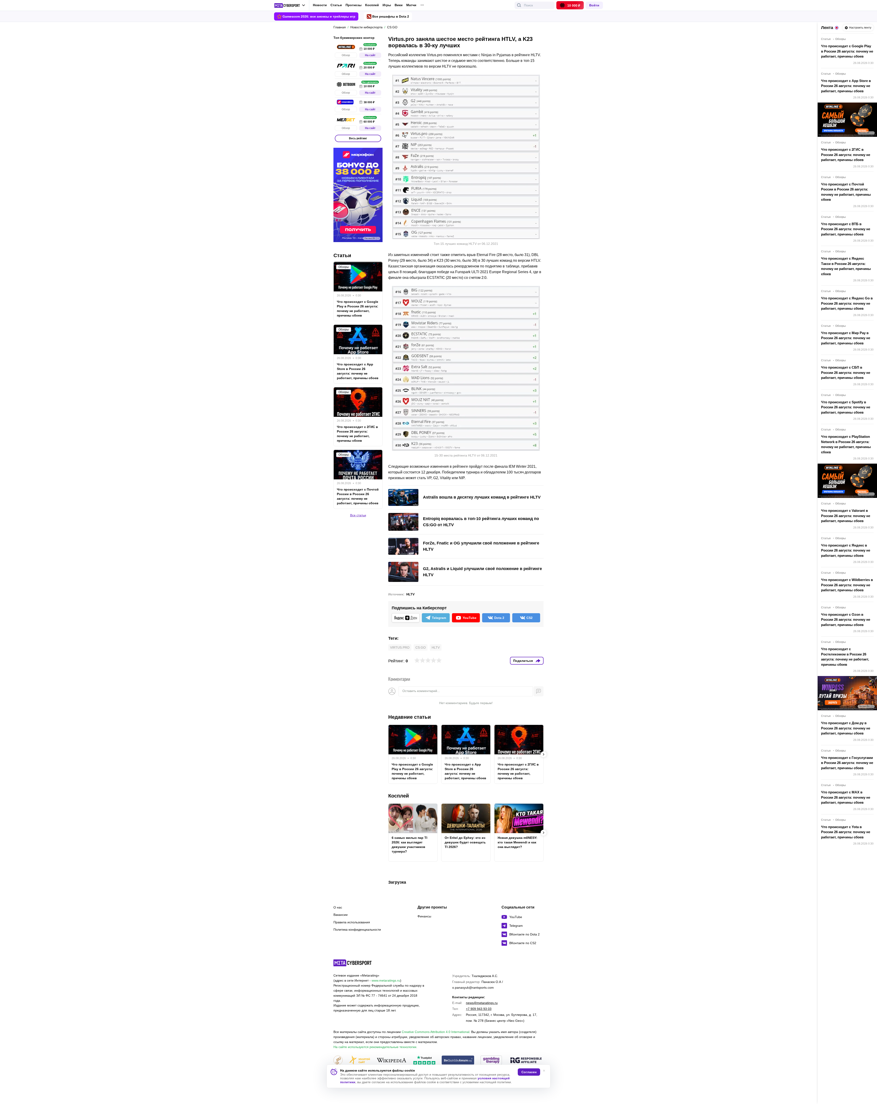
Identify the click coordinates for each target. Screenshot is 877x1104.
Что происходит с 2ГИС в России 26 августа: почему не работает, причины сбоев (518, 771)
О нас (337, 907)
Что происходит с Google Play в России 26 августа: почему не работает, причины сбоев (412, 771)
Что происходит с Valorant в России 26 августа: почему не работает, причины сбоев (845, 516)
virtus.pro (399, 647)
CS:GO (420, 647)
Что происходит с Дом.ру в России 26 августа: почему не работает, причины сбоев (845, 728)
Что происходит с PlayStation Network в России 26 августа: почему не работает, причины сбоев (846, 444)
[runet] (338, 1060)
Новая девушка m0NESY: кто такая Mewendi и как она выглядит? (517, 842)
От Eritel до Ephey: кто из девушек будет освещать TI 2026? (465, 842)
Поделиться (523, 661)
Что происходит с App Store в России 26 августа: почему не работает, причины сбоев (465, 771)
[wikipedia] (391, 1060)
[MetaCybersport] (352, 962)
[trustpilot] (424, 1060)
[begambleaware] (458, 1060)
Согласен (528, 1072)
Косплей (372, 5)
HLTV (410, 594)
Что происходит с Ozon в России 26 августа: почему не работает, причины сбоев (845, 620)
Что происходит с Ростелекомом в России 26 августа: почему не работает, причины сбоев (845, 656)
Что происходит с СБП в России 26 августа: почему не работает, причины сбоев (845, 372)
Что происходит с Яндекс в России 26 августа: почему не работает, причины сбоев (845, 550)
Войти (594, 5)
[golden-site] (359, 1060)
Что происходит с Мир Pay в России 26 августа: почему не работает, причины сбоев (845, 338)
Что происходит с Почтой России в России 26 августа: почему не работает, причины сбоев (358, 496)
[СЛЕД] (544, 754)
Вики (399, 5)
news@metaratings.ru (482, 1003)
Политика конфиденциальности (357, 929)
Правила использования (351, 922)
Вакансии (340, 914)
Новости (320, 5)
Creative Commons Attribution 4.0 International (435, 1032)
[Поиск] (519, 5)
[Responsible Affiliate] (526, 1060)
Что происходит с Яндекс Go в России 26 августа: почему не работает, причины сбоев (847, 303)
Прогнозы (354, 5)
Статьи (336, 5)
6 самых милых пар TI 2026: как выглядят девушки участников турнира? (409, 844)
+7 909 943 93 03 (478, 1009)
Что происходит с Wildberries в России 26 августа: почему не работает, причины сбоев (847, 585)
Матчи (411, 5)
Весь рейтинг (358, 138)
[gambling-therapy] (491, 1060)
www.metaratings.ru (386, 980)
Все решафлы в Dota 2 (390, 16)
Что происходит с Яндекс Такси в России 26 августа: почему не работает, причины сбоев (846, 266)
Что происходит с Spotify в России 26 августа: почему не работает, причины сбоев (845, 407)
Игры (387, 5)
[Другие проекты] (289, 5)
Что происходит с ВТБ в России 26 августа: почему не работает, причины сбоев (845, 229)
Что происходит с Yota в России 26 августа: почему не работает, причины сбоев (845, 832)
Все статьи (358, 515)
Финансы (424, 916)
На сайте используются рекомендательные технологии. (375, 1047)
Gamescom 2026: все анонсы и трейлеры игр (319, 16)
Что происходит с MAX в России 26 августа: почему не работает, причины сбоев (845, 797)
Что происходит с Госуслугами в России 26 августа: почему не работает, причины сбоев (847, 763)
